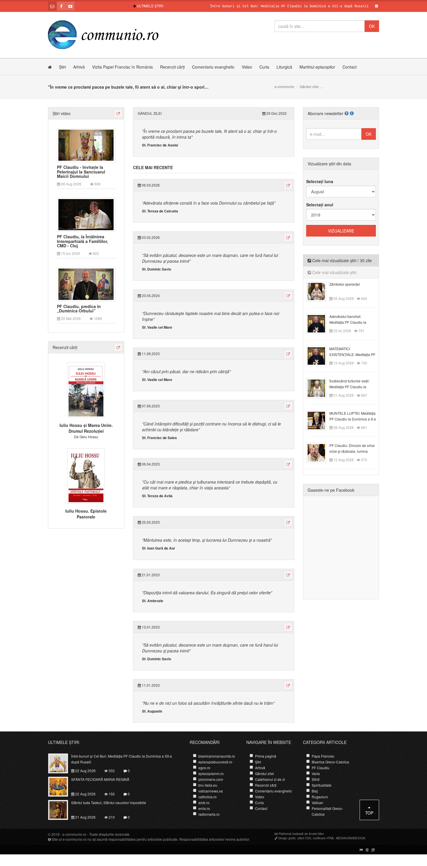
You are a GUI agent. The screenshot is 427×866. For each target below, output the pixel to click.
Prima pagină (265, 756)
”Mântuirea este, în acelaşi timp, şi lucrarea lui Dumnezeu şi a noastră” (207, 540)
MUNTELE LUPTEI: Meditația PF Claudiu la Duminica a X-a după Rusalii (352, 419)
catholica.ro (207, 796)
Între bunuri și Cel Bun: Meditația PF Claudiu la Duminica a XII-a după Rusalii (273, 6)
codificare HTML (323, 838)
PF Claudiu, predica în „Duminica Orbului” (79, 308)
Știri (62, 67)
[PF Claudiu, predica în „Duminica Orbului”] (86, 284)
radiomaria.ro (209, 814)
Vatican (317, 802)
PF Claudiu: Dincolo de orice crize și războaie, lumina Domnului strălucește (352, 451)
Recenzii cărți (172, 67)
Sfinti (316, 779)
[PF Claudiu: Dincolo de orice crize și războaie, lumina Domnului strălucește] (320, 452)
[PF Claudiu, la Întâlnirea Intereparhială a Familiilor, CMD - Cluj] (86, 214)
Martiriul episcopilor (317, 67)
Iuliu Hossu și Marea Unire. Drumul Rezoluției (86, 428)
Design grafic (287, 838)
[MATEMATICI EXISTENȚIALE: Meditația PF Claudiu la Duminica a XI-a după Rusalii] (320, 355)
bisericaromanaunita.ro (216, 756)
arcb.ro (203, 802)
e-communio (284, 86)
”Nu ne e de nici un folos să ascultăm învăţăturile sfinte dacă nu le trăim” (208, 703)
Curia (264, 67)
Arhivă (79, 67)
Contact (349, 67)
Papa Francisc (323, 756)
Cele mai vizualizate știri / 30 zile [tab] (341, 260)
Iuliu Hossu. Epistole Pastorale (86, 514)
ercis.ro (204, 808)
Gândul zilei (309, 86)
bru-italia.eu (207, 785)
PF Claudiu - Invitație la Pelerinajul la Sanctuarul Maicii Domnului (81, 171)
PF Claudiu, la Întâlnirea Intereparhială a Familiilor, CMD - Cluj (82, 241)
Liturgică (284, 67)
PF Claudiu (320, 767)
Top (369, 813)
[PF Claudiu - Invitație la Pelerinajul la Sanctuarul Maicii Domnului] (86, 144)
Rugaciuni (320, 796)
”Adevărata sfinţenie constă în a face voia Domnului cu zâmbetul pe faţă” (208, 203)
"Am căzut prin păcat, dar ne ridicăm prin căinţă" (186, 371)
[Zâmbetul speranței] (320, 291)
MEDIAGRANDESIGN (350, 838)
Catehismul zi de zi (270, 779)
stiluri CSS (304, 838)
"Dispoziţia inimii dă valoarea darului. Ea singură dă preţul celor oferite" (207, 592)
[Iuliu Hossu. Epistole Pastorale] (86, 475)
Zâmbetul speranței (344, 284)
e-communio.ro (74, 834)
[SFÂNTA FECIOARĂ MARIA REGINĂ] (61, 786)
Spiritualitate (321, 785)
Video (247, 67)
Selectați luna (319, 181)
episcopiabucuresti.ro (215, 761)
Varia (316, 773)
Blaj (315, 790)
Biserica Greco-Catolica (330, 761)
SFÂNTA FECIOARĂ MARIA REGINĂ (100, 779)
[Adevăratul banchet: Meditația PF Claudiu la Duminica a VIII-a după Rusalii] (320, 323)
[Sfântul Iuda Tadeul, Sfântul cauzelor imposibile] (61, 809)
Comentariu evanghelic (213, 67)
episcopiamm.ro (211, 773)
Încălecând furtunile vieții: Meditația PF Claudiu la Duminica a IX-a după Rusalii (352, 386)
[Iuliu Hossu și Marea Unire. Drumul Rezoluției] (86, 389)
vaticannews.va (210, 790)
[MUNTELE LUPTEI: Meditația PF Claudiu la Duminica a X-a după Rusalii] (320, 420)
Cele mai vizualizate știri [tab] (333, 272)
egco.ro (204, 767)
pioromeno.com (210, 779)
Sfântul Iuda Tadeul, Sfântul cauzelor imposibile (108, 802)
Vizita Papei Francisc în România (122, 67)
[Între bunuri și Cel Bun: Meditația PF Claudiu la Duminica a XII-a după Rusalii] (61, 763)
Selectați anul (319, 204)
